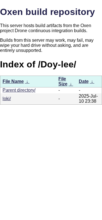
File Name (13, 81)
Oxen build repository (47, 12)
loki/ (7, 98)
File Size (62, 81)
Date (84, 81)
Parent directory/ (19, 90)
